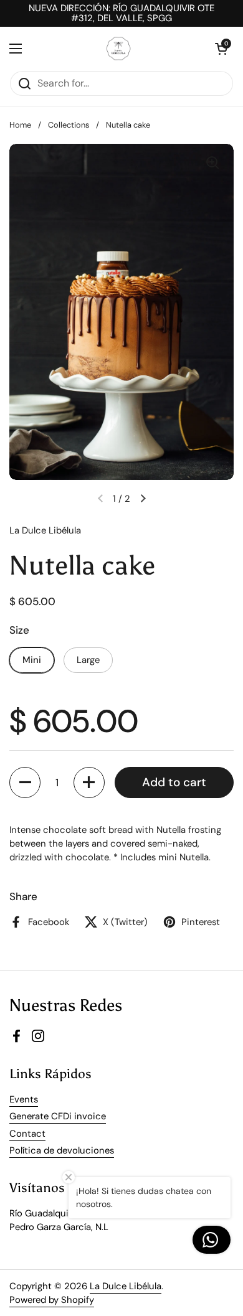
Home (20, 125)
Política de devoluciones (61, 1150)
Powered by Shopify (51, 1300)
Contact (27, 1133)
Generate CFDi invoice (57, 1116)
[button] (24, 782)
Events (23, 1099)
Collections (68, 125)
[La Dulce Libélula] (118, 48)
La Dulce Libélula (125, 1286)
